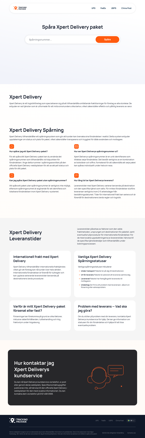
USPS (113, 8)
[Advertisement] (72, 60)
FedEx (103, 8)
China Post (126, 8)
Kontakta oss (131, 433)
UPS (93, 8)
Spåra (107, 39)
